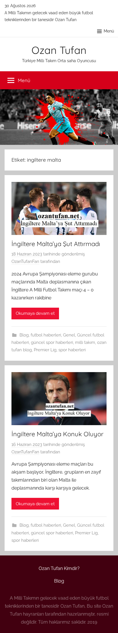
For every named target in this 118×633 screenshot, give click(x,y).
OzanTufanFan (25, 261)
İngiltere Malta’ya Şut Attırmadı (55, 244)
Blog (24, 335)
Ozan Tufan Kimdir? (59, 568)
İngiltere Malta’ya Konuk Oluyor (57, 434)
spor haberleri (72, 349)
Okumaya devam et (35, 313)
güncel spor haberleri (52, 342)
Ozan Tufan (59, 50)
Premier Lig (45, 349)
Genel (69, 335)
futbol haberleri (46, 335)
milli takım (85, 342)
